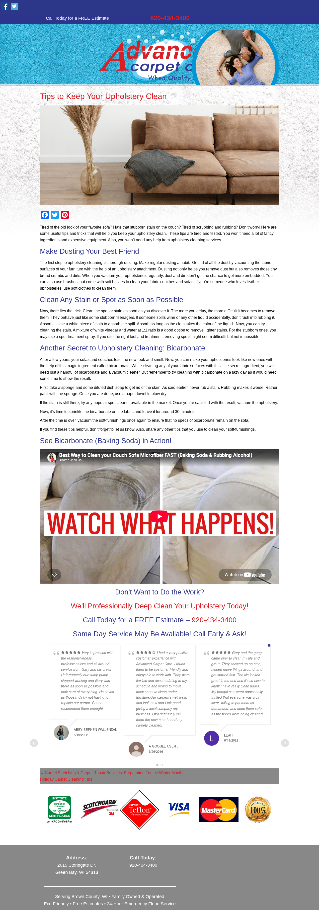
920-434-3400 (170, 17)
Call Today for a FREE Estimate (77, 18)
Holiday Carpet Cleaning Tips (68, 779)
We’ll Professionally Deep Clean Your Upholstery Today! (159, 606)
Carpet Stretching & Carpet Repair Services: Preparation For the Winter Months (112, 773)
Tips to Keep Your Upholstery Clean (103, 96)
